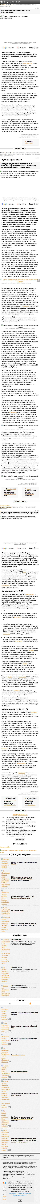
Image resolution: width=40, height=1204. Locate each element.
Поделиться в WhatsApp (10, 1)
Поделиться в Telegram (16, 1)
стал (24, 572)
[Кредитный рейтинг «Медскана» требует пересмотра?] (5, 1039)
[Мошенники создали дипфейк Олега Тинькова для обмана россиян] (5, 897)
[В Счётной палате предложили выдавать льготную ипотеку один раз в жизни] (5, 924)
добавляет (21, 773)
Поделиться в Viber (13, 1)
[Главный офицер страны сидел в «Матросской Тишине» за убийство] (5, 1072)
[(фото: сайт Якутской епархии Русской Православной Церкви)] (20, 281)
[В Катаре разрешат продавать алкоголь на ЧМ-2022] (5, 863)
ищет (10, 677)
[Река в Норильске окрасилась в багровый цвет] (5, 1027)
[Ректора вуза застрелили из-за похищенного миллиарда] (5, 991)
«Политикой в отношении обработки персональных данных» (20, 1194)
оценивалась (5, 585)
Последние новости (20, 815)
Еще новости (20, 839)
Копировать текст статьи (19, 1)
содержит (34, 712)
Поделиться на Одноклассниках (7, 1)
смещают (17, 690)
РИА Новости (27, 63)
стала (25, 663)
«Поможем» (25, 306)
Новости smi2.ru (5, 505)
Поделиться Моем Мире (4, 1)
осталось (4, 748)
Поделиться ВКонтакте (1, 1)
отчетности (17, 617)
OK (20, 1200)
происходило (30, 594)
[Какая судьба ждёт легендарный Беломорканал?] (5, 911)
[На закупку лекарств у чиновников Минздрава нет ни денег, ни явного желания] (5, 974)
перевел (31, 650)
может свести (21, 763)
